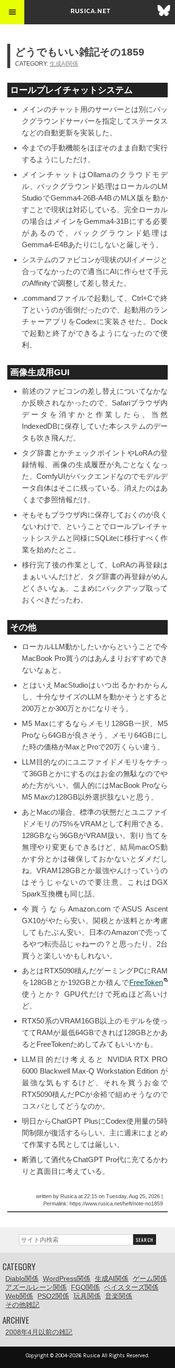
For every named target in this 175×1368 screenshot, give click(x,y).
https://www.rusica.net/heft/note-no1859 (116, 1203)
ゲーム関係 (150, 1278)
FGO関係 (85, 1287)
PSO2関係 (53, 1296)
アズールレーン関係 (36, 1287)
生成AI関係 (64, 63)
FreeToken (146, 982)
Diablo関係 (21, 1278)
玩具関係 (87, 1296)
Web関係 (19, 1296)
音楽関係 (118, 1296)
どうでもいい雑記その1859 (79, 51)
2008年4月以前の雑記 (38, 1332)
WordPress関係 (66, 1278)
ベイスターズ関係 (131, 1287)
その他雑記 (22, 1305)
